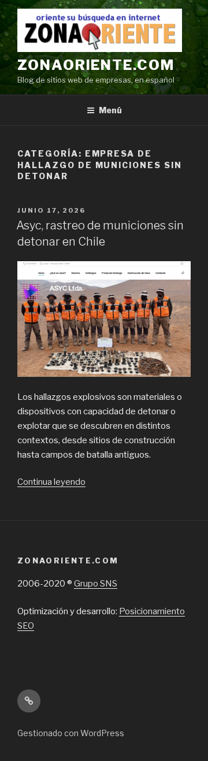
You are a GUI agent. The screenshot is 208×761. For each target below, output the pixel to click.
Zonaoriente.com (95, 65)
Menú (110, 110)
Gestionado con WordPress (70, 733)
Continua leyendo (51, 482)
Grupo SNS (95, 583)
